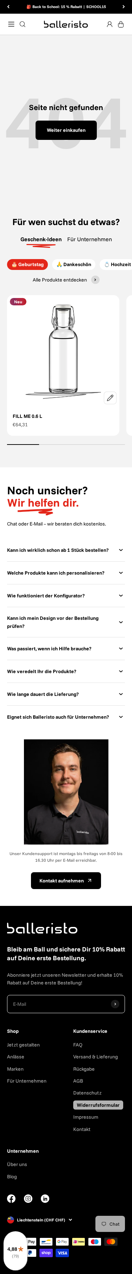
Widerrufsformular (98, 1105)
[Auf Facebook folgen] (11, 1201)
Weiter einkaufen (66, 130)
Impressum (85, 1117)
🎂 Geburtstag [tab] (27, 264)
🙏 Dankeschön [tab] (73, 264)
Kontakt (81, 1129)
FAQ (77, 1045)
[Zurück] (8, 7)
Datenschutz (87, 1093)
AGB (78, 1081)
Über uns (17, 1164)
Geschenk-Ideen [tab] (41, 239)
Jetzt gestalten (23, 1045)
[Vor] (123, 7)
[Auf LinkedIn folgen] (45, 1198)
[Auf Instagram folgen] (28, 1201)
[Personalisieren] (110, 398)
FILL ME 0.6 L (27, 416)
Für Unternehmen (26, 1081)
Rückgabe (84, 1069)
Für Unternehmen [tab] (89, 239)
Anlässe (15, 1056)
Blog (12, 1176)
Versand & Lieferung (95, 1056)
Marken (15, 1069)
